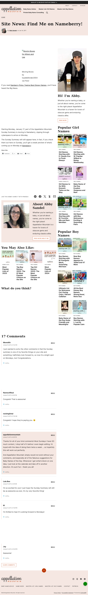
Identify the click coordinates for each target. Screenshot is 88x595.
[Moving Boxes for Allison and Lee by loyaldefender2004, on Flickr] (29, 60)
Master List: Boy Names (65, 9)
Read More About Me (41, 238)
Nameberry (26, 146)
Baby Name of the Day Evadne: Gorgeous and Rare (79, 188)
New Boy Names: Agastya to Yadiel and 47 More (79, 260)
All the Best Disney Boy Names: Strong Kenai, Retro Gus (79, 292)
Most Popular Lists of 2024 (48, 270)
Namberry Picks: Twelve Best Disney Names (28, 85)
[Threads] (77, 579)
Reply (53, 343)
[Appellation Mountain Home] (11, 9)
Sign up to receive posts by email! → (44, 2)
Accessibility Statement (67, 592)
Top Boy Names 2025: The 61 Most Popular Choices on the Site (21, 273)
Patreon (82, 5)
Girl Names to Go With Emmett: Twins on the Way (64, 188)
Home (3, 17)
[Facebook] (81, 579)
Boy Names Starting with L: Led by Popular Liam (79, 321)
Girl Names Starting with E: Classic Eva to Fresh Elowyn (64, 156)
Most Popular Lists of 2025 (5, 270)
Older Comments (9, 565)
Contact (74, 5)
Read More (63, 120)
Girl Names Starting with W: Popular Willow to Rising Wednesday (79, 157)
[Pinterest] (85, 579)
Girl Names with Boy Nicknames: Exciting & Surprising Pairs (78, 219)
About (67, 5)
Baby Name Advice (29, 9)
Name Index (20, 586)
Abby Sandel (13, 30)
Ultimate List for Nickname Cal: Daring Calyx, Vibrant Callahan (65, 292)
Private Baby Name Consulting (33, 12)
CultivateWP (83, 592)
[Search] (47, 13)
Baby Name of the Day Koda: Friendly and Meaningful (65, 321)
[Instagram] (73, 579)
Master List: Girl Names (47, 9)
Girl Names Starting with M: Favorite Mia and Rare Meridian (64, 218)
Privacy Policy (57, 592)
